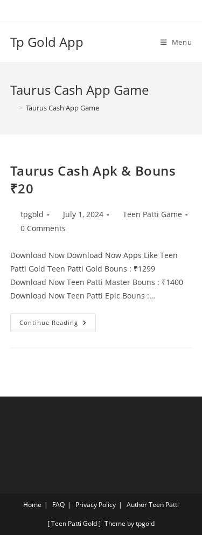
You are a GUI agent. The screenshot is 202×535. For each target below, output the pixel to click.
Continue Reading (57, 320)
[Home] (13, 108)
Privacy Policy (95, 504)
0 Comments (43, 228)
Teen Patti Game (152, 214)
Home (32, 504)
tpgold (32, 214)
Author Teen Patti (153, 504)
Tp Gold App (46, 42)
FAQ (58, 504)
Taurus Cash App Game (62, 108)
